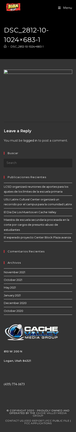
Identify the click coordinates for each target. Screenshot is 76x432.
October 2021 (13, 279)
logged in (30, 140)
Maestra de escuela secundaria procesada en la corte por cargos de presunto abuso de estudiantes (36, 224)
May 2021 (10, 287)
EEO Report (34, 420)
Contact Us (14, 420)
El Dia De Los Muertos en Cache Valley (30, 212)
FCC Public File (57, 420)
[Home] (5, 46)
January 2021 (12, 295)
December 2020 (15, 303)
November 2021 (14, 272)
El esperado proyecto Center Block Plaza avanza (37, 237)
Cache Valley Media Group (50, 414)
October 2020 (13, 310)
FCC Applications (38, 423)
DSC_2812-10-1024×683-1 (27, 46)
